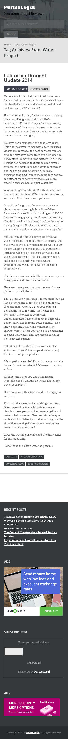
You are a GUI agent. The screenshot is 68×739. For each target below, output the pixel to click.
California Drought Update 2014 (25, 77)
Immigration (40, 88)
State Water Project (38, 464)
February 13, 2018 (16, 88)
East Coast (11, 456)
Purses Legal (19, 7)
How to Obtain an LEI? (18, 528)
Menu (11, 34)
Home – (9, 44)
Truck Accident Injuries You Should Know (30, 517)
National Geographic (32, 456)
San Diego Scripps (15, 464)
